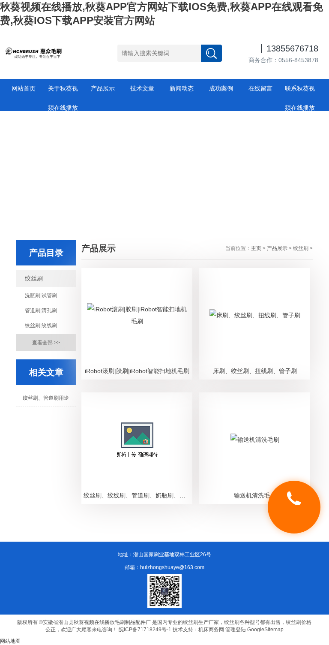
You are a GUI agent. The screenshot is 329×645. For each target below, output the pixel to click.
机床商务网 (211, 630)
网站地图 (10, 641)
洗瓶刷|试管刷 (41, 295)
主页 (256, 248)
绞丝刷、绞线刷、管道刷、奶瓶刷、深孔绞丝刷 (138, 495)
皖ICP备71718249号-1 (145, 630)
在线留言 (260, 88)
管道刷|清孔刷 (41, 310)
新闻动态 (182, 88)
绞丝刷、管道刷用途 (46, 398)
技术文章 (142, 88)
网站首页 (24, 88)
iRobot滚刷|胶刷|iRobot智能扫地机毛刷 (137, 371)
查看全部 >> (46, 343)
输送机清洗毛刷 (255, 495)
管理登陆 (235, 630)
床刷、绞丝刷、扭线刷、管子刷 (255, 371)
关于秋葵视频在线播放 (63, 91)
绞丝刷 (34, 278)
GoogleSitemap (265, 630)
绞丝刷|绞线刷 (41, 325)
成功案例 (221, 88)
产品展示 (103, 88)
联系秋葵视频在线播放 (300, 91)
